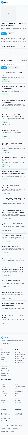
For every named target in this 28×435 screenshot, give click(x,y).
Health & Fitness (5, 395)
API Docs (3, 428)
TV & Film (17, 400)
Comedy (3, 386)
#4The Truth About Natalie (21, 358)
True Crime (17, 398)
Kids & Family (4, 400)
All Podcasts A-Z (5, 354)
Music (16, 382)
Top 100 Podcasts (5, 352)
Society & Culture (19, 391)
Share (11, 33)
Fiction (2, 391)
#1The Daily (18, 352)
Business (3, 384)
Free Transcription (5, 370)
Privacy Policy (15, 428)
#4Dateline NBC (19, 360)
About (8, 428)
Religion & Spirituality (20, 386)
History (2, 398)
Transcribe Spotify (5, 373)
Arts (2, 382)
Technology (18, 395)
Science (17, 389)
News (16, 384)
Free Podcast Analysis (6, 364)
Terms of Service (5, 431)
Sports (16, 393)
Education (3, 389)
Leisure (3, 402)
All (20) (4, 67)
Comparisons (4, 361)
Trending (3, 359)
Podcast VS (4, 366)
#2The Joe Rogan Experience (21, 354)
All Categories (18, 402)
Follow (4, 33)
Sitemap (13, 431)
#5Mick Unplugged (19, 362)
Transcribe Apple (5, 375)
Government (4, 393)
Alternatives (4, 368)
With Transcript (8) (13, 67)
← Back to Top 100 (5, 331)
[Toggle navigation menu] (25, 2)
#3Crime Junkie (19, 356)
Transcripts (3, 357)
